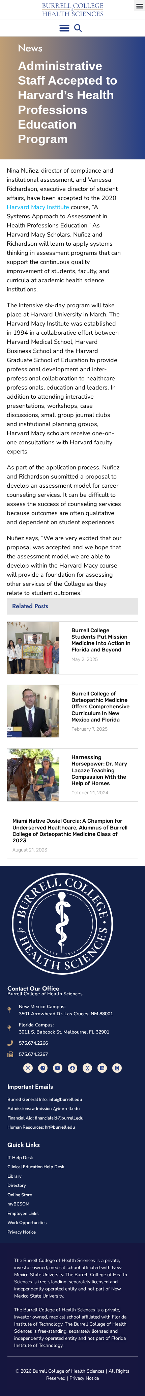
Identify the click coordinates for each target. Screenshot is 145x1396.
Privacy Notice (84, 1378)
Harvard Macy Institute (38, 207)
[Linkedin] (102, 1068)
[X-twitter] (87, 1068)
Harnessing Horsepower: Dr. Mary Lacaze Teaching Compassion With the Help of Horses (99, 770)
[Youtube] (57, 1068)
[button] (139, 5)
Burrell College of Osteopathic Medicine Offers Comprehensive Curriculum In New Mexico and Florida (100, 706)
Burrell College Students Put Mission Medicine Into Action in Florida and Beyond (100, 640)
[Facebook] (72, 1068)
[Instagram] (28, 1068)
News (30, 48)
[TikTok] (43, 1068)
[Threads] (117, 1068)
